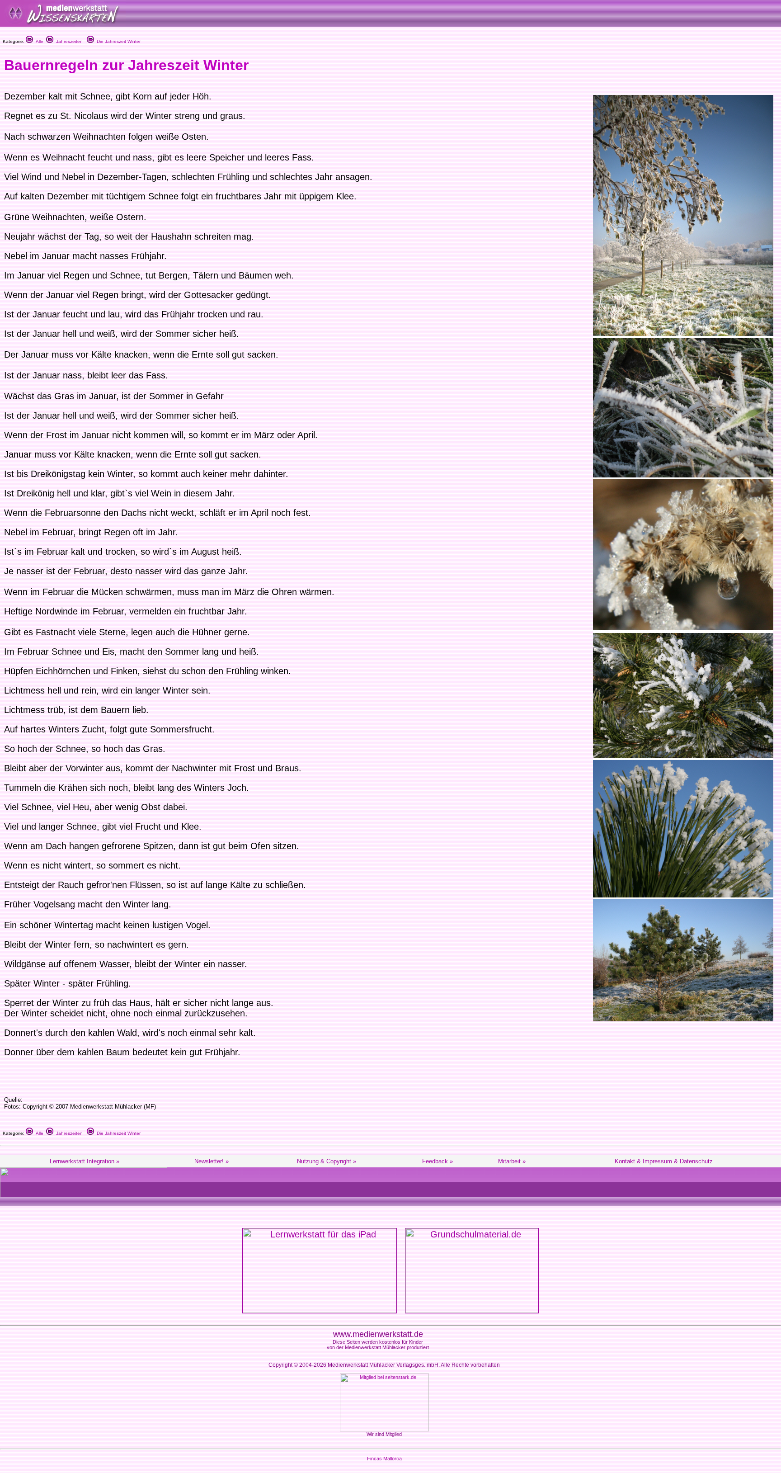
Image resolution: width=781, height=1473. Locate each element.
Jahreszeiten (68, 41)
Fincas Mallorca (384, 1458)
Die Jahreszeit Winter (117, 41)
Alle (38, 41)
